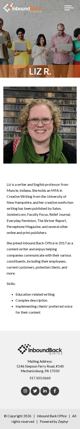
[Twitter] (35, 391)
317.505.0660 (40, 378)
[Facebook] (54, 391)
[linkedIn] (44, 391)
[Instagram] (25, 391)
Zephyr (63, 421)
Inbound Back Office (52, 416)
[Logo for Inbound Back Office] (22, 7)
